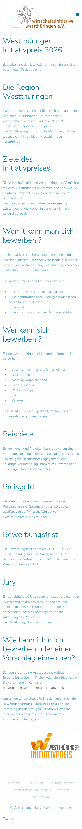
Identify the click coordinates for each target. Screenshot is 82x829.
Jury (9, 582)
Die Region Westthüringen (28, 91)
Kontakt (64, 790)
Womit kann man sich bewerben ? (38, 235)
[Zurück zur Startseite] (39, 14)
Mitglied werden (63, 783)
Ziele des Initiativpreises (26, 163)
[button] (77, 14)
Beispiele (18, 434)
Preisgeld (18, 487)
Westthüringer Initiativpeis (31, 790)
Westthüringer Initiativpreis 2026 (32, 45)
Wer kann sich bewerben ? (26, 334)
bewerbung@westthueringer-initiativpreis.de (35, 688)
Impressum (41, 797)
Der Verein (36, 783)
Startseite (14, 783)
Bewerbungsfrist (30, 534)
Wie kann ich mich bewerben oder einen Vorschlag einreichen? (39, 649)
